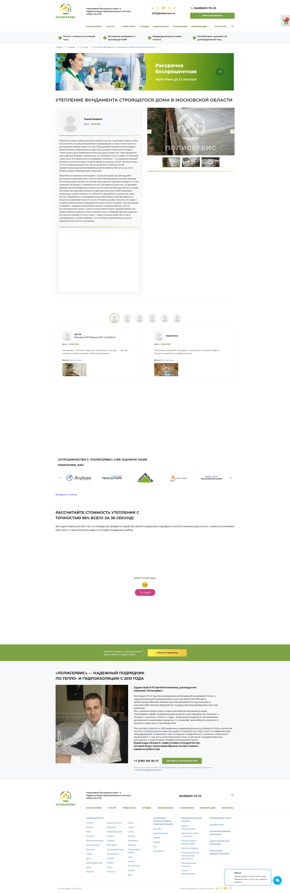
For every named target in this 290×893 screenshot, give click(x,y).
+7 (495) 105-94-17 (146, 761)
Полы (109, 867)
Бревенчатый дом (94, 840)
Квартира (111, 827)
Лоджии (111, 840)
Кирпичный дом (114, 831)
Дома (88, 867)
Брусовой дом (93, 845)
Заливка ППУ (216, 825)
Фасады (131, 836)
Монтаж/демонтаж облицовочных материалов (190, 855)
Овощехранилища (115, 849)
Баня (88, 831)
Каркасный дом (114, 822)
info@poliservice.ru (163, 13)
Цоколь (131, 861)
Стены (131, 831)
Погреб (110, 858)
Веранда (90, 849)
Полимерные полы (220, 818)
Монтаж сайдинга (189, 848)
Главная (59, 47)
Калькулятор (94, 26)
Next (232, 131)
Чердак (131, 870)
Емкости (90, 871)
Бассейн (90, 836)
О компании (180, 26)
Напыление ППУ (95, 818)
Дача (88, 858)
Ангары (89, 822)
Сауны (131, 822)
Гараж (89, 853)
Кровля (110, 836)
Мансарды (112, 845)
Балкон (89, 827)
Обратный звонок (212, 15)
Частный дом (134, 865)
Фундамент (133, 840)
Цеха (130, 856)
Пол (155, 846)
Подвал (110, 862)
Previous (149, 131)
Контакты (220, 26)
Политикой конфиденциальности (148, 770)
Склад (131, 827)
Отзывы (144, 26)
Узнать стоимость (167, 653)
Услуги (112, 26)
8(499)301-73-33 (205, 8)
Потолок (111, 871)
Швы (130, 874)
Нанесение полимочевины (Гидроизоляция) (163, 821)
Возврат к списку (66, 494)
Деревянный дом (94, 862)
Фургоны (132, 845)
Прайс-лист (129, 26)
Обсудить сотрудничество (181, 761)
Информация (201, 26)
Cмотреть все (75, 360)
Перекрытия (113, 853)
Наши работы (161, 26)
